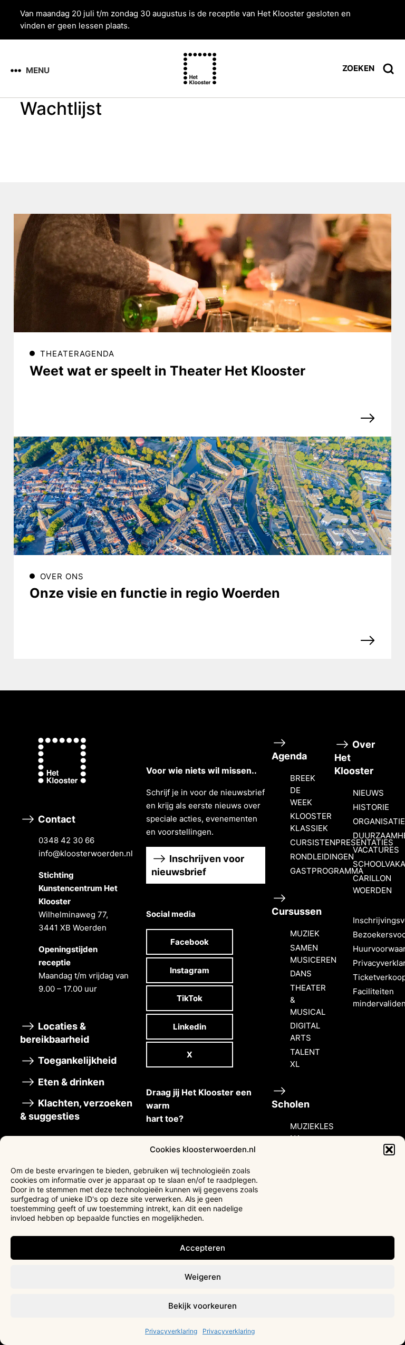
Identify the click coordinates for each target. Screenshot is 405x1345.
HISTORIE (371, 807)
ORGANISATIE (379, 821)
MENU (38, 70)
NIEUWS (368, 793)
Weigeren (203, 1277)
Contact (84, 904)
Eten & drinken (70, 1081)
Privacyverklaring (171, 1331)
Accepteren (202, 1248)
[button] (389, 1149)
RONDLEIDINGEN (322, 857)
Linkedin (189, 1027)
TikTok (189, 998)
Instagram (189, 970)
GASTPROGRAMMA (326, 871)
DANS (301, 973)
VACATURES (376, 850)
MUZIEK (305, 933)
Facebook (189, 942)
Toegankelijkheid (76, 1060)
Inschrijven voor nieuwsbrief (197, 865)
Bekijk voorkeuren (202, 1306)
